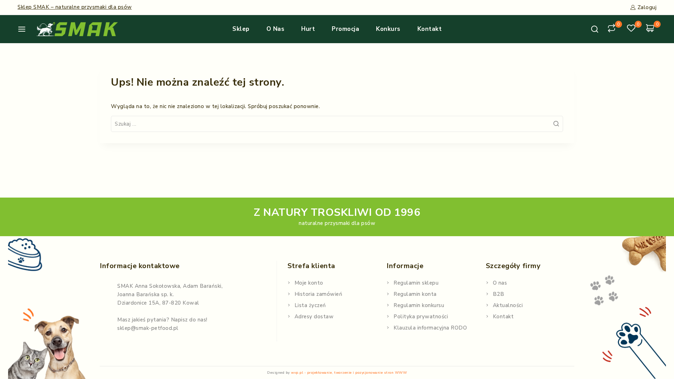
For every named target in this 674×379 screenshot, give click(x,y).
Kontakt (429, 29)
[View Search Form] (594, 29)
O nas (275, 29)
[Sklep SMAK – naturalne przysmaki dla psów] (77, 29)
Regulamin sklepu (416, 282)
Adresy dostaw (314, 316)
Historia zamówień (319, 294)
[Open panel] (24, 29)
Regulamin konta (415, 294)
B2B (498, 294)
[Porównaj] (612, 29)
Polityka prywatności (421, 316)
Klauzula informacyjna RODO (430, 327)
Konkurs (388, 29)
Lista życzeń (310, 305)
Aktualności (508, 305)
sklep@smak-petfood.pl (148, 328)
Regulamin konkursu (419, 305)
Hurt (308, 29)
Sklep (241, 29)
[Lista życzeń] (632, 29)
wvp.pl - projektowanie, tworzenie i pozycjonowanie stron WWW (349, 372)
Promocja (345, 29)
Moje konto (309, 282)
